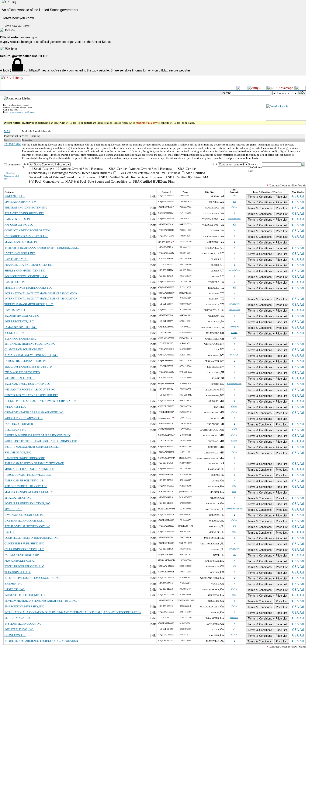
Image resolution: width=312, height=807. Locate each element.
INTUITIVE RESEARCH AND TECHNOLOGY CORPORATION (41, 640)
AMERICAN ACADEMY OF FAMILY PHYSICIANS (34, 463)
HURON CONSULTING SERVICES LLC (27, 474)
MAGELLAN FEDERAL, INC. (21, 241)
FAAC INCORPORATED (18, 423)
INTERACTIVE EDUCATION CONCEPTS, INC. (32, 577)
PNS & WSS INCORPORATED (22, 372)
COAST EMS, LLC (15, 635)
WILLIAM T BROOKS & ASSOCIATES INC (29, 389)
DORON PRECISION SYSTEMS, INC (26, 360)
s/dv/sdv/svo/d (234, 218)
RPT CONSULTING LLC (18, 224)
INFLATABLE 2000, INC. (19, 629)
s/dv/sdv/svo (234, 270)
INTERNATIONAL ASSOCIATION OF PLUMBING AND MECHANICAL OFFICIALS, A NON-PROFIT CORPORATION (72, 612)
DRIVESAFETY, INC (16, 259)
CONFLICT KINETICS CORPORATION (27, 230)
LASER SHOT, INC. (15, 282)
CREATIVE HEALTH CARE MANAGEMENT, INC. (34, 412)
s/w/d (234, 429)
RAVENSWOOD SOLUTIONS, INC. (24, 514)
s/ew (234, 491)
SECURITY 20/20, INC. (18, 618)
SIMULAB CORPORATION (20, 201)
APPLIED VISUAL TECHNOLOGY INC (27, 526)
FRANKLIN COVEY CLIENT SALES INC (28, 264)
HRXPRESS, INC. (14, 589)
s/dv (234, 486)
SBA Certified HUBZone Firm (153, 181)
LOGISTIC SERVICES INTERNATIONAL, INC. (31, 537)
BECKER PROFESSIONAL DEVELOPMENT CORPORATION (40, 401)
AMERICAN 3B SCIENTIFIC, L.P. (24, 480)
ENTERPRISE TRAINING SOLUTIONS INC (29, 343)
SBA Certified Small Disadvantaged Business (131, 177)
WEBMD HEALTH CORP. (19, 378)
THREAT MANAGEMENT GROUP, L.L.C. (28, 304)
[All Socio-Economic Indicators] (120, 164)
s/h (234, 224)
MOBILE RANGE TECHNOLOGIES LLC (28, 287)
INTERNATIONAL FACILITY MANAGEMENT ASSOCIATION (40, 293)
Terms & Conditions (259, 208)
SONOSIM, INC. (13, 583)
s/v (234, 629)
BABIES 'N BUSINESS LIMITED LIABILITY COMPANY (37, 435)
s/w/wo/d (234, 355)
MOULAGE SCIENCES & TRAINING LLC (29, 469)
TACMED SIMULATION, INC (21, 315)
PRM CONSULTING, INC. (19, 560)
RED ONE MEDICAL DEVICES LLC (25, 486)
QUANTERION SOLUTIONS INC (23, 349)
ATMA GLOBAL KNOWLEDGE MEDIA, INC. (31, 355)
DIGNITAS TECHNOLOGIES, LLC (24, 520)
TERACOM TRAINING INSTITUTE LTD (28, 366)
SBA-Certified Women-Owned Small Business (140, 169)
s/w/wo (234, 207)
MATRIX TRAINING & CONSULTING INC (29, 492)
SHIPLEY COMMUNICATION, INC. (25, 270)
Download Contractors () (11, 175)
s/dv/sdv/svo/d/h (234, 383)
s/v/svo (234, 332)
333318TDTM (12, 144)
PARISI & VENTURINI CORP (21, 555)
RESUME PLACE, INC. (18, 452)
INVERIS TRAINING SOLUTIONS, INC (27, 503)
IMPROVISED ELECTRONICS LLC (25, 595)
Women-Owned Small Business (81, 169)
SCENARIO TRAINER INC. (20, 338)
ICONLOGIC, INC (14, 332)
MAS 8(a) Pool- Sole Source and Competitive (96, 181)
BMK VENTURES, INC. (18, 219)
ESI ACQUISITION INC (17, 497)
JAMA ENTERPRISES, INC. (20, 327)
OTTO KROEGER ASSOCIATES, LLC (26, 236)
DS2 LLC (9, 532)
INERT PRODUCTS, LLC (19, 321)
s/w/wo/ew (234, 327)
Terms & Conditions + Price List (267, 196)
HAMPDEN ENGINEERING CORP (24, 458)
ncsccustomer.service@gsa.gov (22, 112)
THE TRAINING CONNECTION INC (25, 207)
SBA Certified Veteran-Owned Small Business (148, 173)
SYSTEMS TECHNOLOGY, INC (22, 623)
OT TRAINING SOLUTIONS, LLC (24, 549)
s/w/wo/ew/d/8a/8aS (234, 509)
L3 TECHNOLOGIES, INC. (19, 253)
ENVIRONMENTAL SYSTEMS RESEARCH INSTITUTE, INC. (40, 600)
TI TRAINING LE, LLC (17, 572)
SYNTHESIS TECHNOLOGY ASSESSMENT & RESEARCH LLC (42, 247)
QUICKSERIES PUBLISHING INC (24, 543)
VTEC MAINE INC (15, 429)
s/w (234, 195)
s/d (234, 201)
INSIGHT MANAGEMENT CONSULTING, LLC (32, 446)
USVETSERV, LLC (15, 310)
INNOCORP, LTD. (14, 196)
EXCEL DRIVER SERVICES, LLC (24, 566)
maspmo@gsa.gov (146, 122)
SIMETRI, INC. (13, 509)
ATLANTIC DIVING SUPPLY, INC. (24, 213)
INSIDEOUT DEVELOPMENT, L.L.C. (26, 276)
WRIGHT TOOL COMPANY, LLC (23, 418)
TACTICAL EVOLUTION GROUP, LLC (27, 383)
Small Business (43, 169)
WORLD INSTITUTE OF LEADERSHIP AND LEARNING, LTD (40, 441)
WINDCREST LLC (15, 406)
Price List (282, 208)
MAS (7, 131)
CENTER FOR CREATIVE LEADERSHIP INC (31, 395)
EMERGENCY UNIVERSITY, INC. (24, 606)
